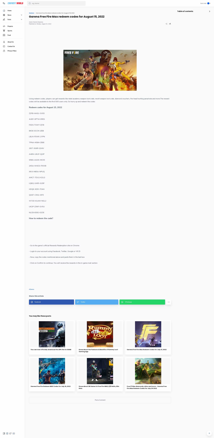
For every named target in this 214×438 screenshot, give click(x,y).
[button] (30, 3)
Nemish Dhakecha (38, 22)
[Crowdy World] (15, 3)
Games (32, 289)
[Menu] (4, 3)
